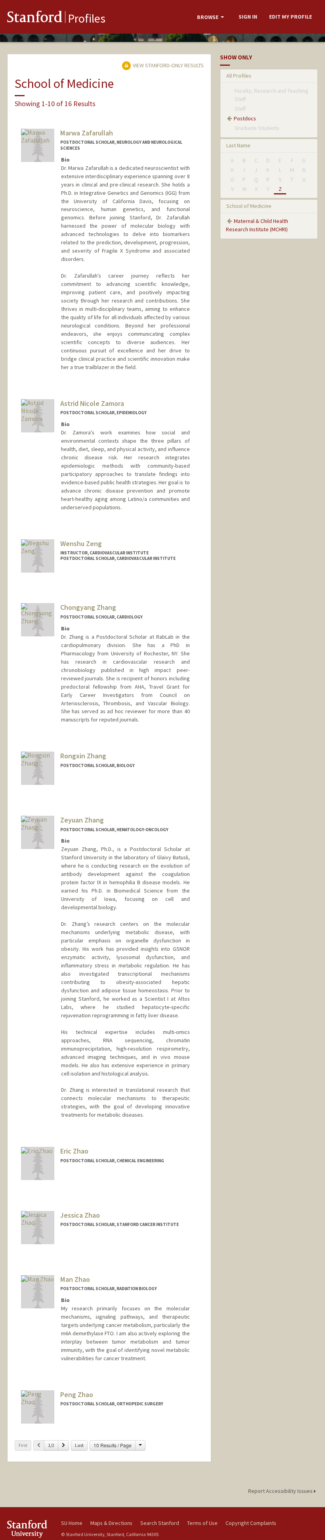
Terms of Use (202, 1523)
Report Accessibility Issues (281, 1490)
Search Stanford (159, 1523)
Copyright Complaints (251, 1523)
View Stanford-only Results (168, 65)
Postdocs (245, 118)
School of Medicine (248, 205)
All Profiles (238, 75)
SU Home (71, 1523)
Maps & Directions (111, 1523)
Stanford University (29, 1528)
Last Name (238, 145)
